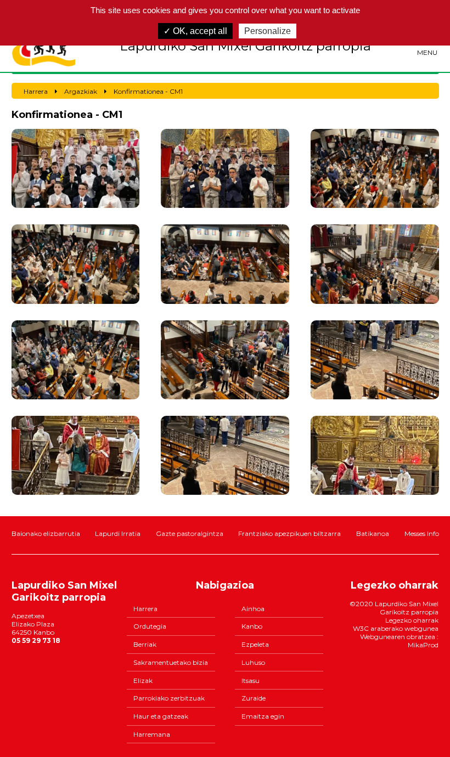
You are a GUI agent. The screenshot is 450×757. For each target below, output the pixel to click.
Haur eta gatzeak (160, 716)
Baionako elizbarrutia (46, 533)
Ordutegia (149, 626)
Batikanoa (372, 533)
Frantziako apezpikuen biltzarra (289, 533)
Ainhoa (253, 609)
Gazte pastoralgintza (189, 533)
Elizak (143, 680)
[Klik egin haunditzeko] (76, 168)
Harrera (145, 609)
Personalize (267, 31)
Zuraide (253, 698)
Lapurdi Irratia (117, 533)
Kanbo (251, 626)
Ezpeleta (255, 644)
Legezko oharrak (411, 620)
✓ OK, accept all (195, 31)
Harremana (151, 734)
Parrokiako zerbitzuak (169, 698)
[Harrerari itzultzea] (44, 45)
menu (427, 52)
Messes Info (421, 533)
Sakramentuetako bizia (170, 662)
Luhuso (253, 662)
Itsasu (250, 680)
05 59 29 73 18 (36, 640)
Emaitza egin (262, 716)
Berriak (144, 644)
